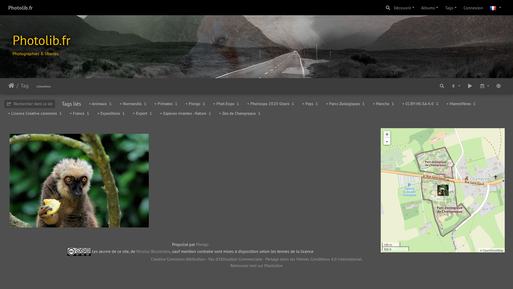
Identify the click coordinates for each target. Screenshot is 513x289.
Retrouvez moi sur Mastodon (256, 265)
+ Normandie (133, 103)
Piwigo (202, 244)
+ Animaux (100, 103)
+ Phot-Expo (226, 103)
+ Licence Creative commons (35, 113)
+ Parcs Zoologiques (345, 103)
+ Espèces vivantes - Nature (185, 113)
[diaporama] (470, 85)
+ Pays (310, 103)
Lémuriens (44, 86)
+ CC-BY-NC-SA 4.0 (420, 103)
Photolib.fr (20, 7)
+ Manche (383, 103)
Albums (428, 7)
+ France (79, 113)
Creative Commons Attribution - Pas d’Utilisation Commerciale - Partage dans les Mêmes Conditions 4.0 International (256, 259)
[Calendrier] (484, 85)
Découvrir (402, 7)
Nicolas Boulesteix (153, 251)
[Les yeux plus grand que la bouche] (443, 190)
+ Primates (165, 103)
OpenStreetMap (493, 250)
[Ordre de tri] (455, 85)
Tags (449, 7)
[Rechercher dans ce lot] (442, 85)
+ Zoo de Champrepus (240, 113)
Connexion (473, 7)
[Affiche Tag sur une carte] (498, 85)
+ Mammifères (461, 103)
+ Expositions (111, 113)
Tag (25, 85)
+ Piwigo (195, 103)
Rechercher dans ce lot (32, 103)
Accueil (11, 86)
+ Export (142, 113)
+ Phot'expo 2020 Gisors (270, 103)
